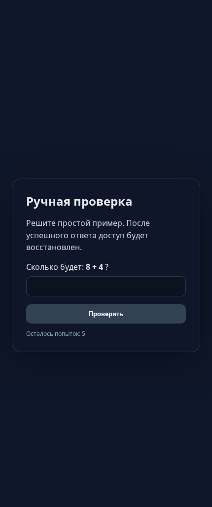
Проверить (106, 314)
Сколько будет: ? (67, 266)
